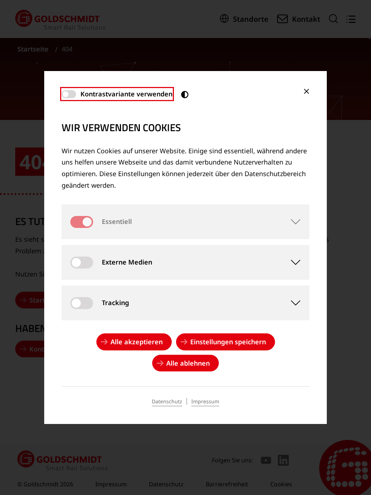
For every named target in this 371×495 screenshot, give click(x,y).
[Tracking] (292, 303)
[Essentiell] (292, 221)
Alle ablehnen (188, 363)
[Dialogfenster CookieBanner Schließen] (306, 91)
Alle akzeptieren (137, 341)
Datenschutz (167, 401)
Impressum (205, 401)
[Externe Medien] (292, 262)
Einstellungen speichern (228, 341)
